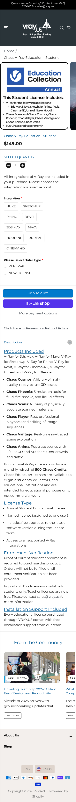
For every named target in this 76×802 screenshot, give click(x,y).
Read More (12, 715)
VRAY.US (42, 791)
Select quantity (19, 157)
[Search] (61, 27)
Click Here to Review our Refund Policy (36, 328)
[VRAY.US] (37, 27)
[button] (6, 28)
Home (9, 51)
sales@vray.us (48, 596)
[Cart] (68, 27)
